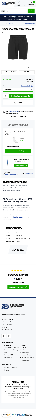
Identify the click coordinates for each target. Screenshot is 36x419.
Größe (5, 86)
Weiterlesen (18, 217)
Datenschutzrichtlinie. (18, 397)
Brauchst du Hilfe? (30, 23)
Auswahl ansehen (22, 19)
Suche (31, 11)
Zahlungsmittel (28, 173)
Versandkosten (13, 111)
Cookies (15, 336)
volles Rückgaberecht (11, 174)
